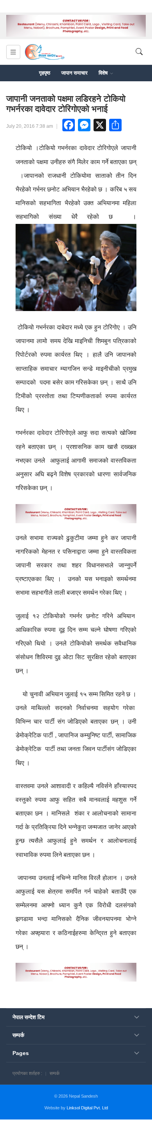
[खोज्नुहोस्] (139, 52)
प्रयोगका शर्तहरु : (27, 1073)
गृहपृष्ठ (44, 73)
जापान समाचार (74, 73)
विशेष (104, 73)
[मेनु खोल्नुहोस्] (13, 52)
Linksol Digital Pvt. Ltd (87, 1107)
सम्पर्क (54, 1073)
